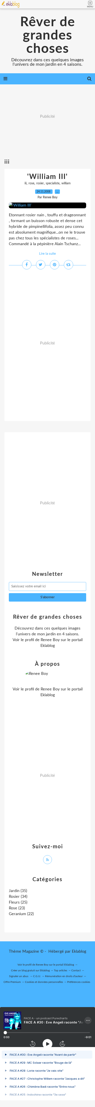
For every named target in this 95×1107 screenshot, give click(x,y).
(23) (17, 908)
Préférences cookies (78, 982)
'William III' (47, 176)
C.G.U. (37, 976)
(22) (21, 914)
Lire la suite (47, 253)
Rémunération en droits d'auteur (64, 976)
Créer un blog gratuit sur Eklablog (30, 970)
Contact (76, 970)
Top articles (60, 970)
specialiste (52, 183)
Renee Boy (50, 640)
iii (26, 183)
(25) (18, 902)
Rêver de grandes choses (47, 36)
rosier (40, 183)
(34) (18, 897)
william (66, 183)
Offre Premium (12, 982)
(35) (18, 891)
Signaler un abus (19, 976)
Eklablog (79, 952)
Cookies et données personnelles (44, 982)
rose (31, 183)
